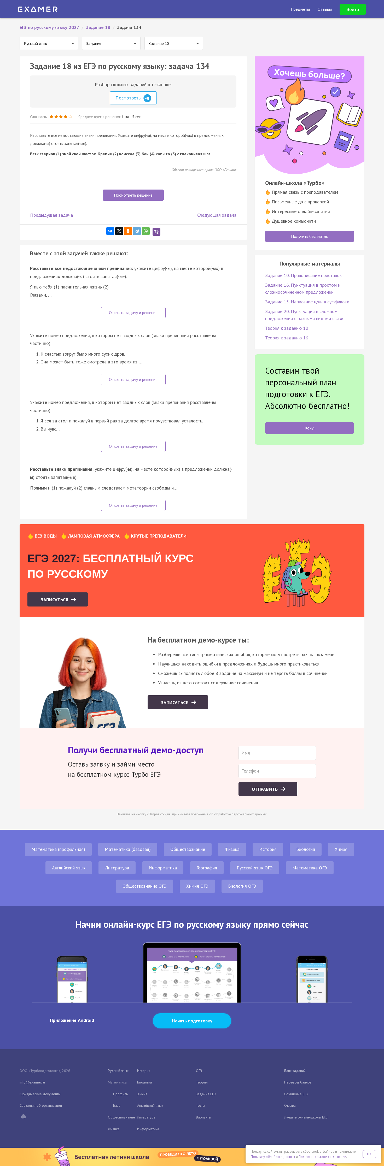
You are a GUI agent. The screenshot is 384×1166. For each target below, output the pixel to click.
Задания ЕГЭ (206, 1094)
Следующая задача (216, 215)
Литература (117, 868)
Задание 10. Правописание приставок (303, 275)
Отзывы (290, 1105)
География (206, 868)
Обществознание (187, 849)
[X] (119, 231)
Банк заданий (295, 1070)
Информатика (163, 868)
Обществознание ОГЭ (145, 886)
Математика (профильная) (58, 849)
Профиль (120, 1094)
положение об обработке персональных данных (229, 814)
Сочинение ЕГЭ (296, 1094)
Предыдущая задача (51, 215)
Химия (341, 849)
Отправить (265, 789)
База (116, 1105)
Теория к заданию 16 (286, 338)
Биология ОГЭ (242, 886)
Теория (202, 1082)
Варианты (203, 1117)
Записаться (55, 600)
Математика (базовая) (128, 849)
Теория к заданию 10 (286, 328)
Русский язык (118, 1070)
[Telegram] (137, 231)
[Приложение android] (23, 1117)
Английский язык (68, 868)
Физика (232, 849)
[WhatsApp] (146, 231)
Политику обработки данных (273, 1157)
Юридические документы (40, 1094)
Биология (305, 849)
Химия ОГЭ (197, 886)
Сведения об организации (41, 1105)
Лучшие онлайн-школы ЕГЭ (306, 1117)
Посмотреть (128, 98)
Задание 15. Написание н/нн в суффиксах (307, 302)
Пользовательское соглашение (322, 1157)
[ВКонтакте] (110, 231)
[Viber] (156, 232)
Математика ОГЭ (309, 868)
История (268, 849)
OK (369, 1154)
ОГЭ (199, 1070)
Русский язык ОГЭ (255, 868)
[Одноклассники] (128, 231)
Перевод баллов (298, 1082)
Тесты (200, 1105)
